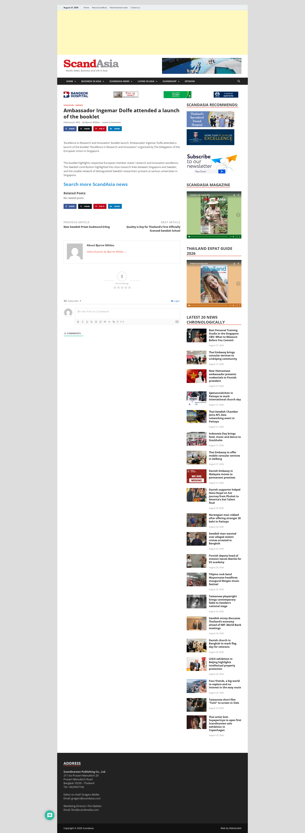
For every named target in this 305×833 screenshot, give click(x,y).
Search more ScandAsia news (96, 184)
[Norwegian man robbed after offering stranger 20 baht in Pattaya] (197, 515)
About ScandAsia (99, 7)
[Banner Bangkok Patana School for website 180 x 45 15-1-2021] (226, 96)
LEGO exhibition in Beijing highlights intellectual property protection (222, 663)
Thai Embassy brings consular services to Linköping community (223, 356)
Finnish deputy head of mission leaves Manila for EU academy (225, 559)
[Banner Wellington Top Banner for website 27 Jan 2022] (126, 96)
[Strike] (91, 322)
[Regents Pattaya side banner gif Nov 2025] (210, 144)
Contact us (135, 7)
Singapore (69, 105)
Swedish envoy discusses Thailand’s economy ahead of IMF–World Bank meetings (225, 623)
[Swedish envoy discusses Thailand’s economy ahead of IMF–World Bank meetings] (197, 618)
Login (176, 300)
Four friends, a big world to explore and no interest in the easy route (225, 684)
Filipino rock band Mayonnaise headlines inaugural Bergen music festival (224, 579)
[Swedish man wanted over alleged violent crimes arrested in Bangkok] (197, 534)
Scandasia (88, 828)
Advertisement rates (119, 7)
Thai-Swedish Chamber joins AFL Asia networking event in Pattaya (223, 416)
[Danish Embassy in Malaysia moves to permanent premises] (197, 471)
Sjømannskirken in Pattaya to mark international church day (225, 396)
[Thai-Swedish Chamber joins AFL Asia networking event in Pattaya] (197, 412)
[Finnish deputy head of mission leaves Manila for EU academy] (197, 556)
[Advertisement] (152, 32)
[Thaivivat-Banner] (177, 97)
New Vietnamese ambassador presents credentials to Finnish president (223, 375)
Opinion (190, 81)
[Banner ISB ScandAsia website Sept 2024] (201, 73)
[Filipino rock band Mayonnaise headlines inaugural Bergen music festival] (197, 574)
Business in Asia (91, 81)
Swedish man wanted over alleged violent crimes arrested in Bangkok (222, 538)
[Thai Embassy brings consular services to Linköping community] (197, 352)
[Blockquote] (105, 322)
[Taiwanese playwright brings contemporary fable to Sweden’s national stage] (197, 596)
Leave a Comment (111, 122)
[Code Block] (109, 322)
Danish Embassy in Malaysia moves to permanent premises (222, 474)
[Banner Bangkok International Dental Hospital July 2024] (210, 126)
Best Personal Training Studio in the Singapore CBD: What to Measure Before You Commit (224, 335)
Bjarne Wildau (92, 122)
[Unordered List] (100, 322)
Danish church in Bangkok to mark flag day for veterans (222, 644)
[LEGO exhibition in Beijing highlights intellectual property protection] (197, 659)
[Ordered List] (96, 322)
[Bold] (78, 322)
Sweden (79, 105)
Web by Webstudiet (231, 828)
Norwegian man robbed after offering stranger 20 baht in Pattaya (225, 518)
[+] (122, 321)
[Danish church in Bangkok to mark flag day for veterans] (197, 640)
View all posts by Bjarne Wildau (107, 251)
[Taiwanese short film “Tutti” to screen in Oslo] (197, 700)
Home (86, 7)
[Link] (114, 322)
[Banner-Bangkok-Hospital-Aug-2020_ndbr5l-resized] (76, 96)
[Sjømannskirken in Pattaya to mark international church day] (197, 393)
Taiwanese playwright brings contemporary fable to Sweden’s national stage (223, 601)
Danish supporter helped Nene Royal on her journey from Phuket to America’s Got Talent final (224, 496)
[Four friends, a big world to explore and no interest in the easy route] (197, 681)
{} (118, 321)
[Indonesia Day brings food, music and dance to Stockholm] (197, 434)
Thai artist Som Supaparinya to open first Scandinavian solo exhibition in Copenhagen (225, 723)
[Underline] (87, 322)
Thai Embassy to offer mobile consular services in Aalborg (224, 456)
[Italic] (82, 322)
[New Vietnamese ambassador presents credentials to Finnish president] (197, 371)
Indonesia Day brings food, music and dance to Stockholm (225, 437)
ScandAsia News (119, 81)
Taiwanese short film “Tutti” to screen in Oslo (224, 701)
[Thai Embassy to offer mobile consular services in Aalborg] (197, 452)
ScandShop (169, 81)
